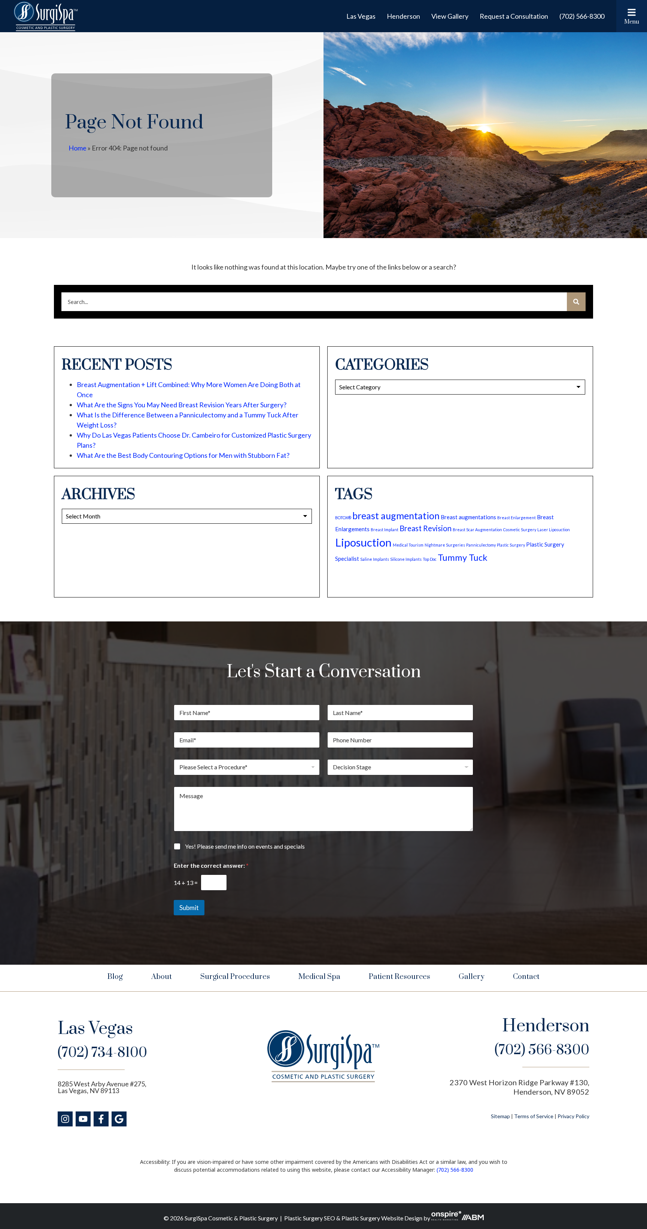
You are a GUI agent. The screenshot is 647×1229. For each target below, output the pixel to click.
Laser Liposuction (553, 529)
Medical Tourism (408, 544)
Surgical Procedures (235, 977)
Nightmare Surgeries (445, 544)
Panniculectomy (481, 544)
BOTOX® (343, 517)
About (161, 977)
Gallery (472, 977)
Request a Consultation (514, 16)
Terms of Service (533, 1116)
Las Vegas (361, 16)
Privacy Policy (573, 1116)
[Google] (119, 1118)
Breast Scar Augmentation (477, 529)
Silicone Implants (406, 559)
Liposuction (363, 542)
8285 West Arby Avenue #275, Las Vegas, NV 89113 (102, 1087)
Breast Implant (384, 529)
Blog (115, 977)
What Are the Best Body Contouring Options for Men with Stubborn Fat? (183, 455)
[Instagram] (65, 1118)
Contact (526, 977)
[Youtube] (83, 1118)
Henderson (403, 16)
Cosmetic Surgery (519, 529)
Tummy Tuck (462, 557)
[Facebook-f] (101, 1118)
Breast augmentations (468, 517)
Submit (189, 908)
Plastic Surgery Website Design (381, 1218)
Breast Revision (426, 528)
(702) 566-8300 (581, 16)
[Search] (576, 301)
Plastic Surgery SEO (309, 1218)
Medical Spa (319, 977)
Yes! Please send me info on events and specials (245, 846)
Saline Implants (374, 559)
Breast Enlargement (516, 517)
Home (77, 148)
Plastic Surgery (511, 544)
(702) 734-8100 (102, 1052)
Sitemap (500, 1116)
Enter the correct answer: (211, 865)
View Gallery (449, 16)
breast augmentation (396, 515)
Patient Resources (399, 977)
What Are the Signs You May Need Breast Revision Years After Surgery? (181, 405)
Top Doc (430, 559)
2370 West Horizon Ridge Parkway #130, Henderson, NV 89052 (519, 1087)
